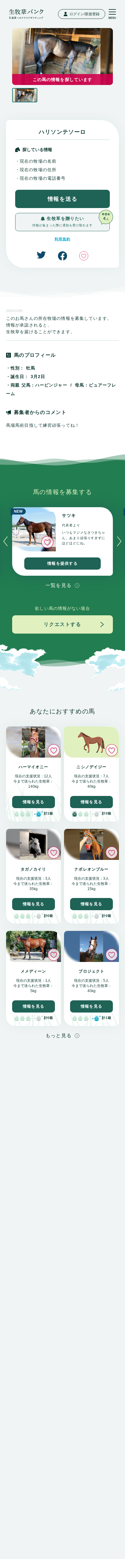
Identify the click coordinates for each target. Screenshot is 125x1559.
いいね (83, 255)
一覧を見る (59, 585)
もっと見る (59, 1035)
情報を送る (63, 199)
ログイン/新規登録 (84, 14)
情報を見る (34, 802)
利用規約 (62, 239)
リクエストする (62, 624)
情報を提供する (62, 563)
